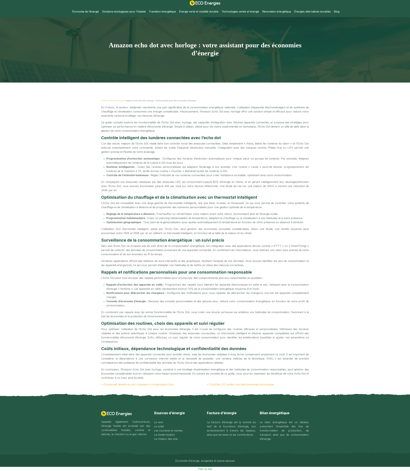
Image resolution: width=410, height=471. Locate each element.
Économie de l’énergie (85, 11)
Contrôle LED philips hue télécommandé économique (241, 384)
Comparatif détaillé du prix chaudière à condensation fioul (139, 384)
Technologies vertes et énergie (240, 11)
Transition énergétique (162, 11)
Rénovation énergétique (276, 11)
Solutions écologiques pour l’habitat (124, 11)
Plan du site (205, 469)
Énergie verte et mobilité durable (198, 11)
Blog (336, 11)
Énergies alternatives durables (312, 11)
